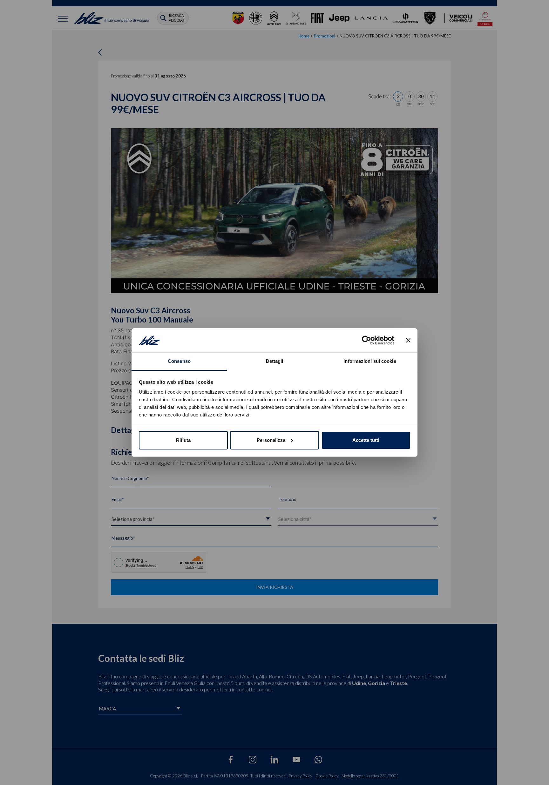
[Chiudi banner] (408, 340)
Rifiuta (183, 440)
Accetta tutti (365, 440)
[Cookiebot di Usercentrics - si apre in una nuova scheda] (366, 340)
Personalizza (271, 440)
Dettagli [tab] (274, 361)
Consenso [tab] (179, 361)
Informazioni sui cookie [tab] (369, 361)
